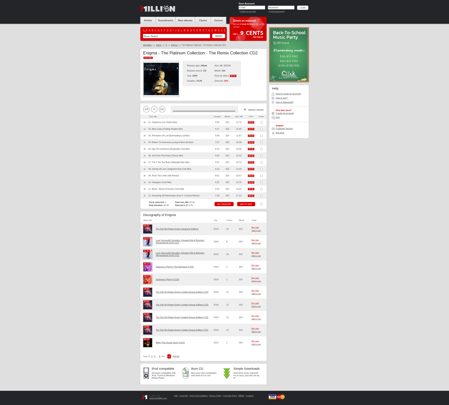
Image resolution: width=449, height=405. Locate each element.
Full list (176, 356)
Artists (159, 45)
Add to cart (256, 231)
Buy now (255, 227)
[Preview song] (145, 122)
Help (176, 396)
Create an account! (248, 11)
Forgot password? (276, 11)
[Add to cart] (246, 204)
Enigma (174, 45)
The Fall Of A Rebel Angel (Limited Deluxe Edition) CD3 (182, 305)
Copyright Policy (230, 396)
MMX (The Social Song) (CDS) (170, 342)
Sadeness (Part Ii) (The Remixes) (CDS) (175, 267)
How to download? (285, 102)
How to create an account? (288, 94)
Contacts (250, 396)
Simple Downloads (246, 368)
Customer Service (284, 128)
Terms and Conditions (198, 396)
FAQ (278, 117)
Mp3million (147, 45)
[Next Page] (169, 356)
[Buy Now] (224, 204)
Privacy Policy (215, 396)
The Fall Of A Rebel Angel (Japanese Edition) (177, 229)
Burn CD (197, 368)
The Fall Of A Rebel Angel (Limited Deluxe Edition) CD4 (182, 292)
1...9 (145, 30)
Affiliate (241, 396)
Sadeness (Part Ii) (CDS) (167, 279)
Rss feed (280, 133)
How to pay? (282, 98)
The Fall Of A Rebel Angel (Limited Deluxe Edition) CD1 (182, 330)
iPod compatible (163, 368)
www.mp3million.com (158, 398)
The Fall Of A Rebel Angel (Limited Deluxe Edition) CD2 (182, 317)
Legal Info (183, 396)
